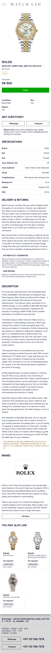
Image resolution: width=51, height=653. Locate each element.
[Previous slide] (4, 32)
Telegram (38, 123)
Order (25, 90)
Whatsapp (14, 123)
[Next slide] (46, 32)
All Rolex (25, 516)
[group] (25, 32)
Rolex (7, 62)
